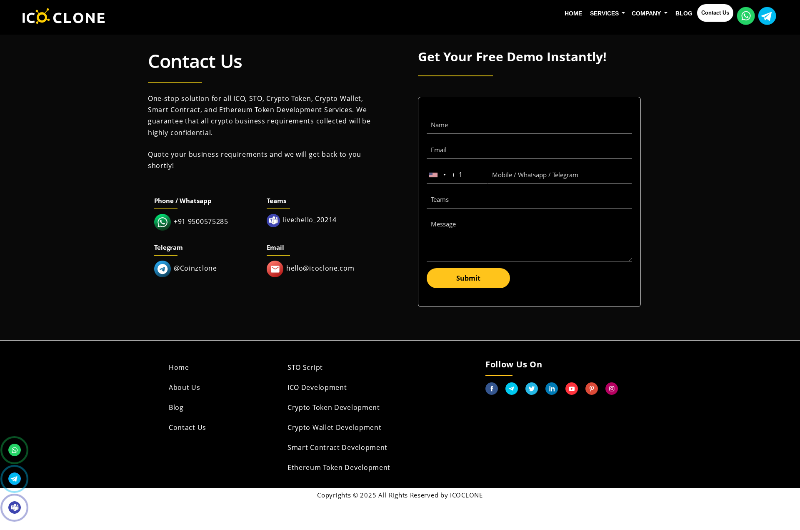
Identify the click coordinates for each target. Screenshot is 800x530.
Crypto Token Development (334, 407)
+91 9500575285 (201, 221)
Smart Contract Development (338, 447)
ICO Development (317, 387)
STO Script (305, 367)
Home (573, 13)
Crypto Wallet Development (335, 427)
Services (605, 13)
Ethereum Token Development (339, 467)
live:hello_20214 (310, 219)
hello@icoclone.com (320, 268)
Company (647, 13)
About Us (184, 387)
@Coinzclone (195, 268)
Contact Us (715, 13)
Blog (683, 13)
